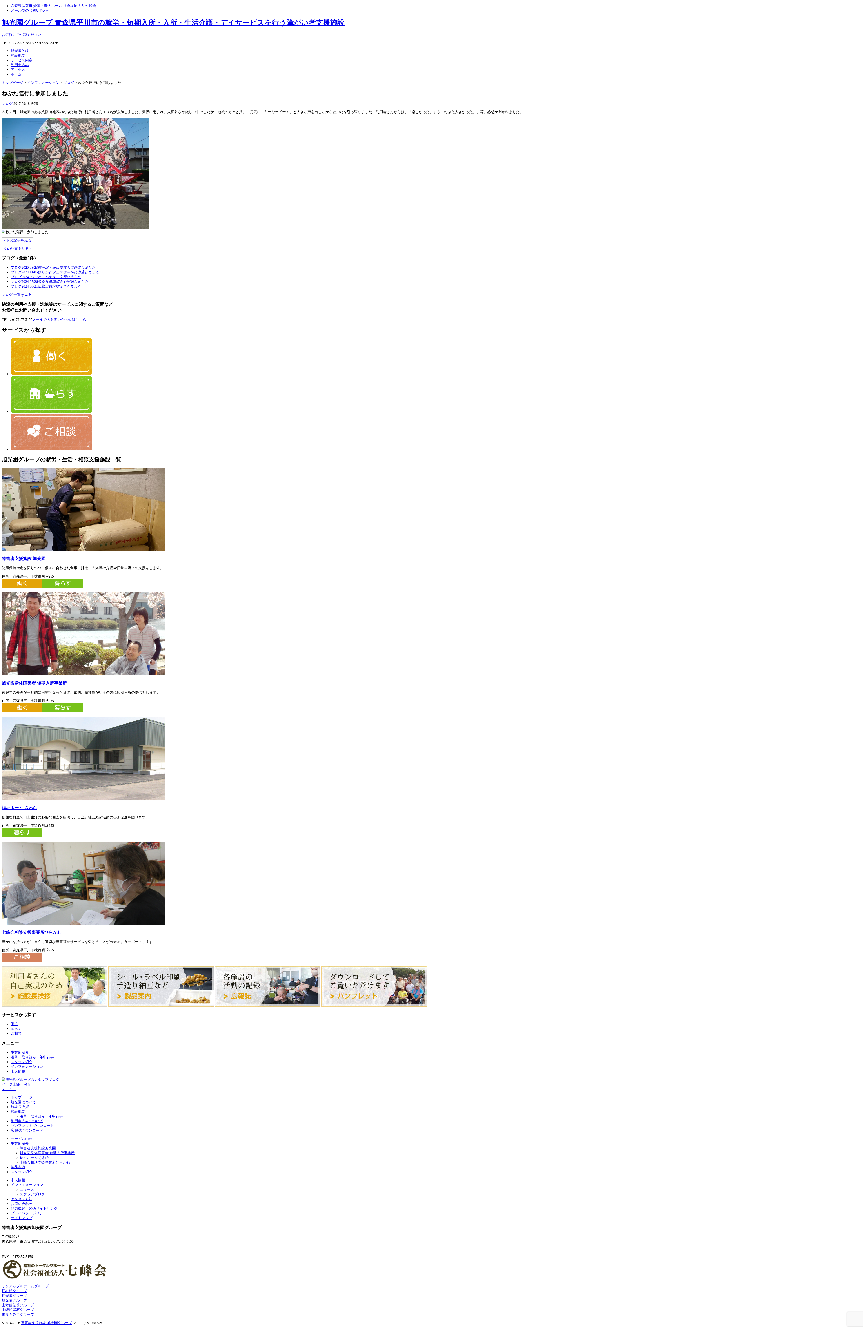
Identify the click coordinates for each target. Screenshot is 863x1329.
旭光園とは (20, 51)
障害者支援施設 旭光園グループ (46, 1323)
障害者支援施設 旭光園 (24, 558)
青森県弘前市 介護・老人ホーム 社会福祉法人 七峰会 (53, 6)
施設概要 (18, 55)
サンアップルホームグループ (25, 1286)
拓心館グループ (14, 1291)
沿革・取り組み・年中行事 (32, 1057)
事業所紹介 (20, 1052)
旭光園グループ (14, 1300)
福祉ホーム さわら (19, 807)
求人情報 (18, 1071)
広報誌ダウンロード (27, 1130)
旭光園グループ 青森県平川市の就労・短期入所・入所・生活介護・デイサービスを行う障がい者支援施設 (173, 22)
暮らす (16, 1028)
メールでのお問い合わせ (30, 10)
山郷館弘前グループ (18, 1305)
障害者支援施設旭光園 (38, 1148)
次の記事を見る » (17, 248)
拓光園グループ (14, 1296)
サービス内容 (21, 60)
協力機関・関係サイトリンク (34, 1208)
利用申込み (20, 65)
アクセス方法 (21, 1199)
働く (14, 1024)
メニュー (9, 1089)
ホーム (16, 74)
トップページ (12, 83)
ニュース (27, 1189)
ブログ (68, 83)
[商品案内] (161, 1005)
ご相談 (16, 1033)
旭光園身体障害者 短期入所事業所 (34, 683)
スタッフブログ (32, 1194)
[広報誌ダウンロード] (267, 1005)
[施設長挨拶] (54, 1005)
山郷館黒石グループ (18, 1310)
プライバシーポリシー (29, 1213)
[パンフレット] (374, 1005)
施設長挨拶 (20, 1107)
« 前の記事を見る (17, 240)
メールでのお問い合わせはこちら (59, 319)
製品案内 (18, 1167)
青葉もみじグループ (18, 1314)
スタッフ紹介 (21, 1062)
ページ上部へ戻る (16, 1084)
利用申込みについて (27, 1121)
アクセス (18, 69)
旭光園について (23, 1102)
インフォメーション (43, 83)
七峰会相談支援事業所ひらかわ (32, 932)
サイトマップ (21, 1218)
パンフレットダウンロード (32, 1126)
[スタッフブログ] (30, 1079)
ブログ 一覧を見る (16, 295)
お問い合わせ (21, 1204)
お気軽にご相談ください (21, 35)
